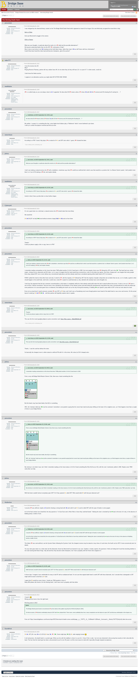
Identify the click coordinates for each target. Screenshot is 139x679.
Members (10, 9)
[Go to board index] (13, 4)
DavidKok (8, 628)
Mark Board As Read (30, 676)
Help (134, 6)
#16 (136, 502)
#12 (136, 332)
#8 (136, 205)
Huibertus (8, 502)
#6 (136, 153)
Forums (4, 9)
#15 (136, 478)
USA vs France (29, 39)
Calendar (17, 9)
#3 (136, 86)
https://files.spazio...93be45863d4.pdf (71, 319)
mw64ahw (8, 86)
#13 (136, 362)
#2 (136, 60)
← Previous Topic (113, 652)
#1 (136, 23)
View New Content (130, 12)
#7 (136, 181)
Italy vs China (28, 32)
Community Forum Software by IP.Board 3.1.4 (126, 676)
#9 (136, 228)
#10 (136, 254)
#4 (136, 109)
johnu (7, 153)
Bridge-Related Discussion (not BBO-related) (27, 12)
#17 (136, 523)
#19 (136, 591)
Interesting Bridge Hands (46, 12)
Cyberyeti (8, 205)
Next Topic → (134, 652)
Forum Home (12, 676)
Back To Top (5, 676)
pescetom (8, 23)
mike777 (8, 60)
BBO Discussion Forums (7, 12)
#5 (136, 135)
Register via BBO (116, 6)
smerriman (8, 135)
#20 (136, 628)
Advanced (137, 10)
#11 (136, 302)
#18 (136, 560)
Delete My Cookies (20, 676)
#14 (136, 418)
